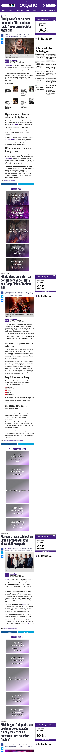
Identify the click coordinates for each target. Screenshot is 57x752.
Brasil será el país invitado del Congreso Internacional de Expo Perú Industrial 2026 (17, 472)
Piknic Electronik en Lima (17, 440)
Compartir (10, 184)
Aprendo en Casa (19, 1)
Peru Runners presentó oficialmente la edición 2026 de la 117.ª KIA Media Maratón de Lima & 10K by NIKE (17, 524)
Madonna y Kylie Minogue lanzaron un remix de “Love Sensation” (17, 491)
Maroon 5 (7, 548)
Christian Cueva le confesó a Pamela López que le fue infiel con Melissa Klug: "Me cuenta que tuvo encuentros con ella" (51, 57)
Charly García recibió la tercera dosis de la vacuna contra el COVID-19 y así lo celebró (24, 92)
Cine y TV (11, 10)
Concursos (34, 10)
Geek (27, 10)
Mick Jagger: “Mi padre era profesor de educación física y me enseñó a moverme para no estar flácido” (17, 212)
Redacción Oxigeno (13, 60)
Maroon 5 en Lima (13, 628)
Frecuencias (52, 10)
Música (3, 10)
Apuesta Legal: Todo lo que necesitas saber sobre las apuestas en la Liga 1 (51, 73)
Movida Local (23, 99)
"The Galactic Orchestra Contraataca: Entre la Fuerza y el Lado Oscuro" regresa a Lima (17, 458)
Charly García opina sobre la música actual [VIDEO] (8, 90)
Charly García (8, 36)
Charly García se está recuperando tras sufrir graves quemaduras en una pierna (8, 105)
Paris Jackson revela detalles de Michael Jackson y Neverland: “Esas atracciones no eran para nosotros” (17, 264)
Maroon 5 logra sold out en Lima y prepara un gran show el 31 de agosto (17, 198)
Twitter (26, 184)
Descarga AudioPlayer (28, 1)
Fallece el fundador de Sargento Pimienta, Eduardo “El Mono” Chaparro (24, 104)
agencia (12, 180)
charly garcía (7, 180)
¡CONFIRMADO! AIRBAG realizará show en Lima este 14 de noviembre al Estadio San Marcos (17, 250)
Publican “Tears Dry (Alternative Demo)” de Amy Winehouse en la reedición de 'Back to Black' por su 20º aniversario (17, 646)
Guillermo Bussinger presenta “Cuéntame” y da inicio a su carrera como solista (17, 231)
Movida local (20, 10)
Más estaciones (37, 0)
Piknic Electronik (8, 440)
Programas (43, 10)
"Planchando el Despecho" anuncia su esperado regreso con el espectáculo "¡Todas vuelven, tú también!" (17, 510)
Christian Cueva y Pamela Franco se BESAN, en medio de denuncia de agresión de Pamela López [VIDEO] (51, 81)
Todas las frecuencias (45, 34)
